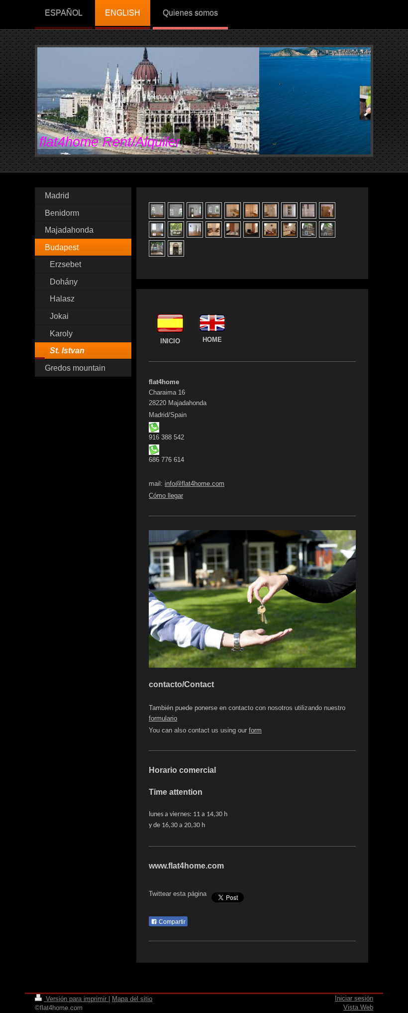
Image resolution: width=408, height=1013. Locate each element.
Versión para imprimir (76, 999)
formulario (163, 718)
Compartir (171, 921)
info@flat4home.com (194, 483)
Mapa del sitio (132, 999)
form (255, 730)
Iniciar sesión (354, 998)
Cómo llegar (166, 495)
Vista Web (358, 1007)
